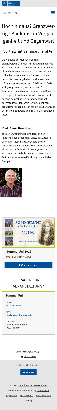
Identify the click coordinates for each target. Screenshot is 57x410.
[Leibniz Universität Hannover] (11, 3)
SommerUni (9, 13)
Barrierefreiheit (43, 395)
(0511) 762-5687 (13, 305)
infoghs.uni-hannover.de (18, 315)
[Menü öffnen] (53, 13)
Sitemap (28, 400)
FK (40, 351)
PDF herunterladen (28, 265)
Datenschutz (26, 395)
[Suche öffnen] (54, 3)
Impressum (11, 395)
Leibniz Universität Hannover (33, 385)
